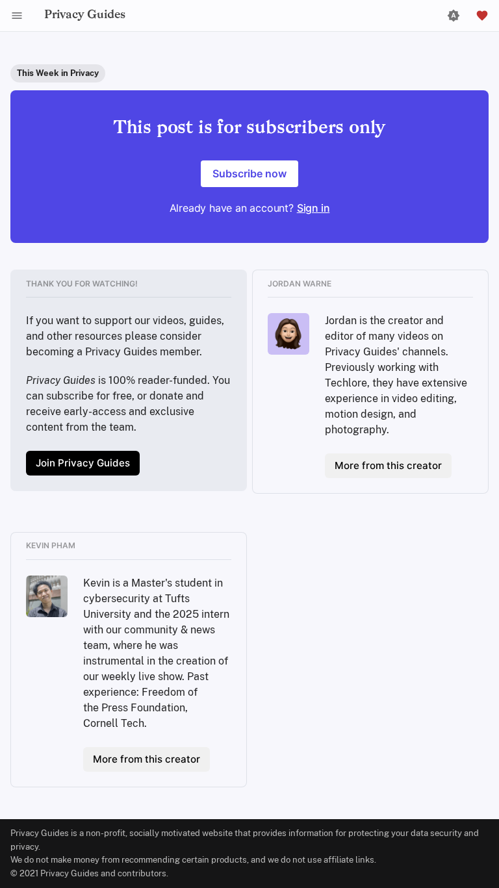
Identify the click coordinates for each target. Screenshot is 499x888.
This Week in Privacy (58, 73)
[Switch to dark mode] (453, 15)
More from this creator (388, 465)
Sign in (313, 207)
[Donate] (482, 15)
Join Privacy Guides (83, 463)
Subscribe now (249, 173)
